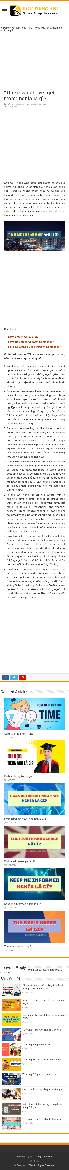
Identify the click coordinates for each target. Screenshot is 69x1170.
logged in (47, 969)
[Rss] (31, 1161)
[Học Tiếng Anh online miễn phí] (34, 10)
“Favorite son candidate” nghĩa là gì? (30, 341)
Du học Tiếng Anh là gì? (18, 776)
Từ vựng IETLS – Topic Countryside (41, 1059)
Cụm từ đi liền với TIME (18, 733)
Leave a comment (38, 104)
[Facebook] (34, 1161)
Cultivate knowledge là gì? (19, 861)
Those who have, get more (32, 182)
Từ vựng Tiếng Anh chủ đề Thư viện (41, 1119)
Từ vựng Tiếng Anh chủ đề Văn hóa (41, 1029)
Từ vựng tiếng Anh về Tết (36, 1044)
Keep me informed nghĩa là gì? (22, 903)
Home (6, 27)
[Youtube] (37, 1161)
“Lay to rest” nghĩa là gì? (22, 336)
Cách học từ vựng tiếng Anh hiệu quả (42, 1089)
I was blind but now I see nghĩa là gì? (26, 818)
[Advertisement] (34, 59)
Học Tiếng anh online (41, 1156)
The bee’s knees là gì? (17, 946)
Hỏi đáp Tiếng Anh (21, 27)
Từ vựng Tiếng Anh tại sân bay (39, 1074)
